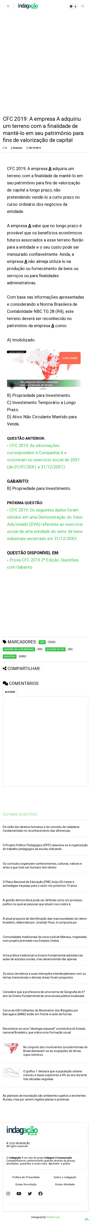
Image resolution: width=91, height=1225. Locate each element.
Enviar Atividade (65, 1184)
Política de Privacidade (26, 1177)
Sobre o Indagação (65, 1177)
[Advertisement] (45, 64)
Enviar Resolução (26, 1184)
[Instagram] (8, 1193)
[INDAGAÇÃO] (28, 7)
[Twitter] (30, 1193)
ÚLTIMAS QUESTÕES (20, 814)
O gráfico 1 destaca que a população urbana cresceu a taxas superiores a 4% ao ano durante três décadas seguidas (55, 1075)
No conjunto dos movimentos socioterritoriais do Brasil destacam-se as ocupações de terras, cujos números (55, 1050)
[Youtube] (19, 1193)
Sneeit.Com (53, 1217)
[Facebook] (40, 1193)
